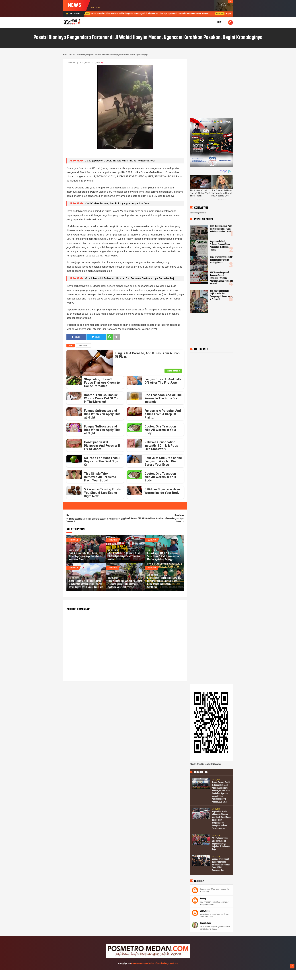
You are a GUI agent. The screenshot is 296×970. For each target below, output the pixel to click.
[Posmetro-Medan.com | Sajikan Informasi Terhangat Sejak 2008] (148, 957)
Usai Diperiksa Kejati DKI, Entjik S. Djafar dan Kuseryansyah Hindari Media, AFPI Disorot (221, 295)
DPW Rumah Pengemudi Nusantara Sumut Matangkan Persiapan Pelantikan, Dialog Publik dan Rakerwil (221, 278)
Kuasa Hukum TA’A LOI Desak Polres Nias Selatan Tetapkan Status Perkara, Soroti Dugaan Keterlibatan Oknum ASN (86, 584)
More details (173, 370)
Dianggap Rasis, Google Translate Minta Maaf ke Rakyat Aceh (120, 160)
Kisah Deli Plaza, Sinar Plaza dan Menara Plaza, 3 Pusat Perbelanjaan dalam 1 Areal (221, 229)
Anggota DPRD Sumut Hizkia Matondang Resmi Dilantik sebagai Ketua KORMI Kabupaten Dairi (221, 864)
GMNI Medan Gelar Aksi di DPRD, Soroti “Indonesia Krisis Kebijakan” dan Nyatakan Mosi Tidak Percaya (125, 584)
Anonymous (205, 911)
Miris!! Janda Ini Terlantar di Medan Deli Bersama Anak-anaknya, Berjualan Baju (130, 278)
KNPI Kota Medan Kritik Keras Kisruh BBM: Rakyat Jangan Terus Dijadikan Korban (124, 556)
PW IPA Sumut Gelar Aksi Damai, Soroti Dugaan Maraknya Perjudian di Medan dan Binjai (85, 556)
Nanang (203, 898)
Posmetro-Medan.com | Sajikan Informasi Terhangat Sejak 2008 (154, 963)
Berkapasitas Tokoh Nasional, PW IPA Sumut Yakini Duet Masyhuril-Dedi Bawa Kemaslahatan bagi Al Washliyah (164, 583)
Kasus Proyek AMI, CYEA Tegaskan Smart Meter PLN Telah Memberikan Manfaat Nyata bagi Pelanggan (163, 556)
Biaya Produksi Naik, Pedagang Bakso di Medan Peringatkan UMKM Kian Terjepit (220, 246)
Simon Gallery (205, 923)
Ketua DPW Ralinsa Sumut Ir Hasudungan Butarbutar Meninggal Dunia (221, 260)
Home (219, 22)
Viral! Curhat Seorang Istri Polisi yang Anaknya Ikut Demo (117, 203)
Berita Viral (83, 345)
